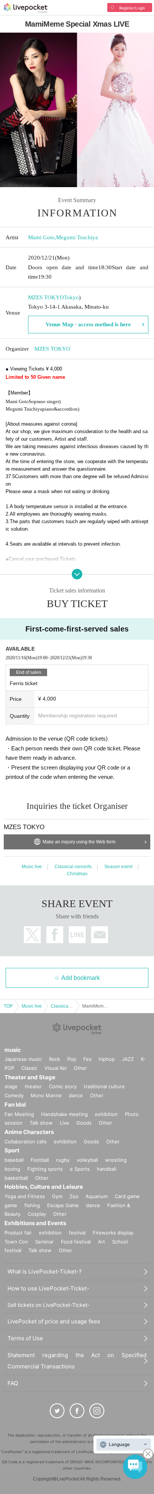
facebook (54, 934)
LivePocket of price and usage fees (53, 1321)
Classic (29, 1068)
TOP (8, 1006)
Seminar (44, 1242)
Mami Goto (41, 237)
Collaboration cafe (25, 1141)
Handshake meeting (64, 1114)
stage (11, 1086)
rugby (63, 1160)
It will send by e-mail (99, 934)
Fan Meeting (19, 1114)
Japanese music (23, 1059)
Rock (54, 1059)
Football (40, 1160)
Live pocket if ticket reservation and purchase (25, 8)
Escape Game (63, 1205)
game (10, 1205)
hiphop (107, 1059)
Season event (118, 866)
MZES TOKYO (46, 297)
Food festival (76, 1242)
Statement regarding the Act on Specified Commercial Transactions (77, 1361)
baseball (14, 1160)
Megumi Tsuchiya (77, 237)
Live (64, 1123)
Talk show (41, 1123)
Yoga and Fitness (24, 1196)
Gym (57, 1196)
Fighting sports (45, 1169)
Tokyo (71, 297)
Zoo (74, 1196)
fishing (32, 1205)
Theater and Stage (29, 1077)
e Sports (80, 1169)
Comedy (14, 1095)
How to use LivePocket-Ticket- (48, 1288)
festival (77, 1233)
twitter (32, 934)
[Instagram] (96, 1410)
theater (33, 1086)
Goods (84, 1123)
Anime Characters (29, 1132)
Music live (32, 866)
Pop (71, 1059)
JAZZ (128, 1059)
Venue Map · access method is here (88, 324)
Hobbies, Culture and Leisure (43, 1186)
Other (80, 1068)
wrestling (116, 1160)
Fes (87, 1059)
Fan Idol (15, 1104)
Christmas (77, 873)
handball (106, 1169)
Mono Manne (46, 1095)
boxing (12, 1169)
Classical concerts (73, 866)
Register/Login (132, 8)
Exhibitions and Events (35, 1223)
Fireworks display (113, 1233)
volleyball (87, 1160)
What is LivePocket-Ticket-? (44, 1271)
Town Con (16, 1242)
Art (101, 1242)
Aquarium (97, 1196)
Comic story (63, 1086)
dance (76, 1095)
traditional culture (104, 1086)
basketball (16, 1178)
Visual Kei (55, 1068)
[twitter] (57, 1410)
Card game (127, 1196)
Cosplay (37, 1214)
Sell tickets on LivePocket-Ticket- (48, 1305)
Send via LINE (77, 934)
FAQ (12, 1383)
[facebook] (77, 1410)
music (12, 1049)
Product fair (18, 1233)
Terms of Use (25, 1338)
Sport (11, 1150)
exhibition (106, 1114)
